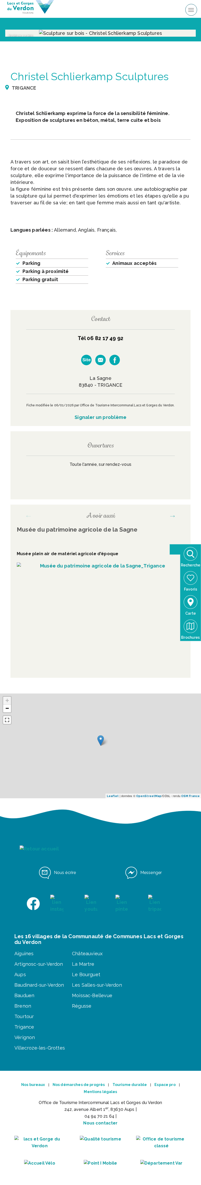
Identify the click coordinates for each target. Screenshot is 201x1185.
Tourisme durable (130, 1085)
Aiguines (24, 953)
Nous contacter (100, 1123)
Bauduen (24, 995)
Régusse (81, 1006)
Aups (20, 974)
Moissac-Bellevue (92, 995)
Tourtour (24, 1016)
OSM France (190, 796)
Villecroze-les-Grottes (39, 1048)
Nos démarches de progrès (79, 1085)
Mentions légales (100, 1092)
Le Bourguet (86, 974)
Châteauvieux (87, 953)
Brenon (22, 1006)
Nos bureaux (33, 1085)
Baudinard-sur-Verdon (39, 985)
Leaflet (113, 796)
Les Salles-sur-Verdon (97, 985)
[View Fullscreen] (7, 720)
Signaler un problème (100, 417)
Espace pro (164, 1085)
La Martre (83, 964)
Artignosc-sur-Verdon (38, 964)
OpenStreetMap (148, 796)
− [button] (7, 708)
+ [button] (7, 700)
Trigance (24, 1027)
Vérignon (24, 1037)
